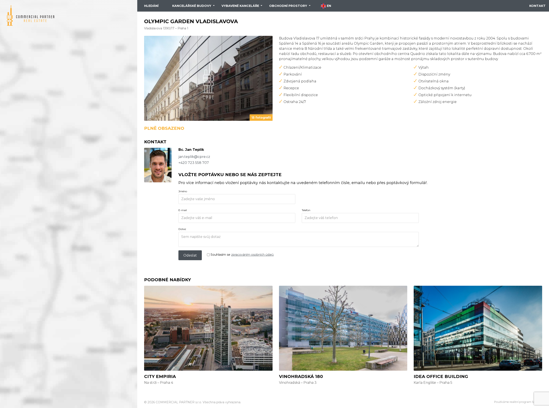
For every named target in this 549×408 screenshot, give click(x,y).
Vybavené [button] (240, 6)
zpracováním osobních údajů (252, 255)
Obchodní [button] (288, 6)
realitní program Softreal (526, 401)
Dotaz (182, 229)
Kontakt (537, 6)
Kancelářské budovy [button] (192, 6)
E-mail (182, 210)
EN (328, 6)
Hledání (151, 6)
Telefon (306, 210)
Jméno (182, 191)
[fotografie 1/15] (208, 78)
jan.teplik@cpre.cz (194, 157)
